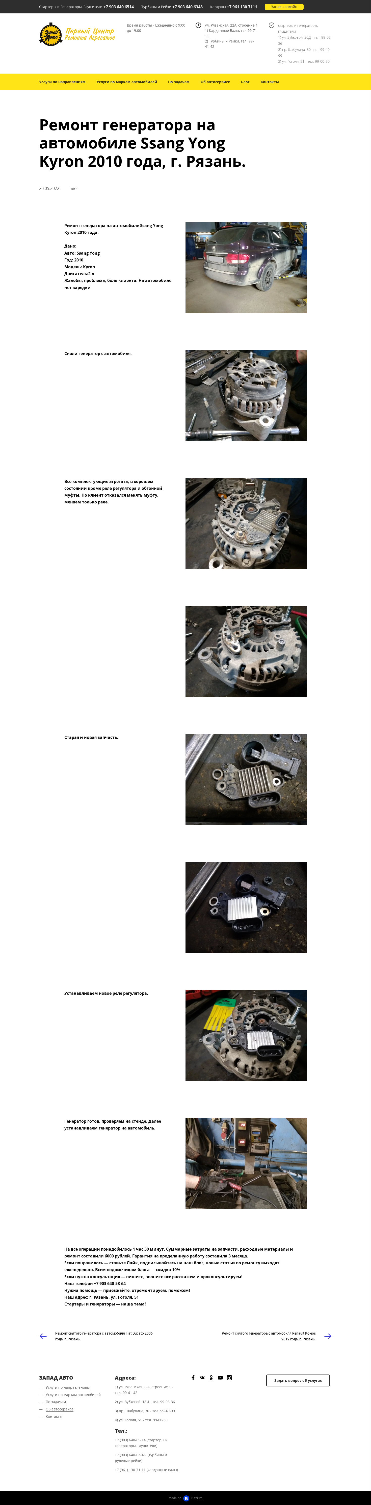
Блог (245, 81)
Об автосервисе (215, 81)
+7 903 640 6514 (118, 7)
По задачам (179, 81)
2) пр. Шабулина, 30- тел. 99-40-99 (304, 52)
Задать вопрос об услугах (298, 1380)
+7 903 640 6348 (187, 7)
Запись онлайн (284, 6)
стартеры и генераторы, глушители (298, 28)
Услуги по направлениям (62, 81)
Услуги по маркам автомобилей (127, 81)
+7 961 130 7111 (242, 7)
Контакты (270, 81)
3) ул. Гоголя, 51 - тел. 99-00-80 (304, 61)
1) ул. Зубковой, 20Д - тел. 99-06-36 (305, 40)
